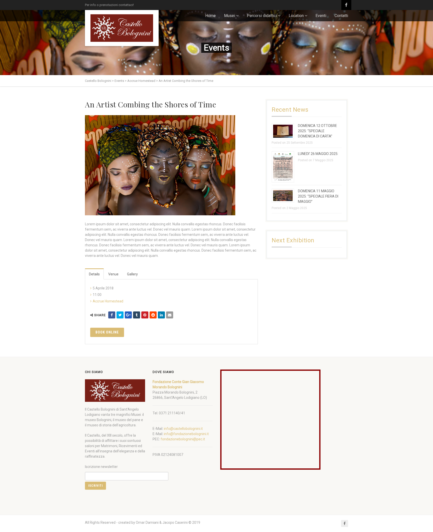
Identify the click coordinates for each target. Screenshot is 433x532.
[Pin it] (144, 314)
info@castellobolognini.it (183, 429)
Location (296, 15)
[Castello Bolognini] (121, 28)
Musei (229, 15)
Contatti (341, 15)
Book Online (107, 332)
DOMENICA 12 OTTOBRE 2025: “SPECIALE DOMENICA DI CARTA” (317, 131)
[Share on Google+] (128, 314)
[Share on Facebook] (111, 314)
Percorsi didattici (262, 15)
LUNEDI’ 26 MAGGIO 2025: (318, 154)
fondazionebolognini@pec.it (183, 439)
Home (210, 15)
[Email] (169, 314)
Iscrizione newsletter (101, 467)
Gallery (132, 274)
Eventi (320, 15)
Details (94, 274)
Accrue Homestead (108, 301)
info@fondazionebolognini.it (186, 434)
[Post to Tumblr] (136, 314)
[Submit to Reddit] (153, 314)
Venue (113, 274)
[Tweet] (120, 314)
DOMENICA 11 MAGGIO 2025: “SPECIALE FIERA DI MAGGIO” (318, 196)
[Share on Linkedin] (161, 314)
